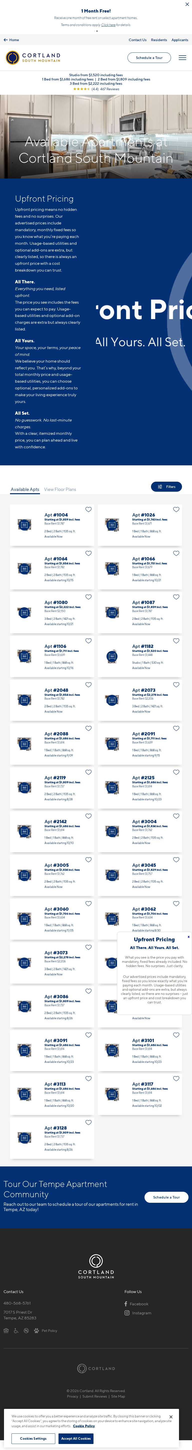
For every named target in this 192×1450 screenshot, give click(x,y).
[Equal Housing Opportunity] (6, 1340)
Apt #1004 (52, 535)
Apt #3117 (140, 1104)
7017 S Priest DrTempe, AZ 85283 (20, 1324)
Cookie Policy (84, 1426)
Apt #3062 (140, 929)
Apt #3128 (52, 1148)
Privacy (72, 1406)
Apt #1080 (52, 622)
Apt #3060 (52, 929)
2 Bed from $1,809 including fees (124, 89)
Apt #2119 (52, 797)
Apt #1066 (140, 579)
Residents (159, 49)
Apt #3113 (52, 1104)
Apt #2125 (140, 797)
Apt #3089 (140, 1016)
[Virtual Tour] (24, 534)
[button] (95, 40)
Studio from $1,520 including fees (96, 84)
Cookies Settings (33, 1438)
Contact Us (137, 49)
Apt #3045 (140, 885)
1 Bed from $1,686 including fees (68, 89)
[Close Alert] (187, 4)
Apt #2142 (52, 841)
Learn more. (96, 35)
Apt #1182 (140, 666)
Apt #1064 (52, 579)
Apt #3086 (52, 1016)
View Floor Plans (60, 499)
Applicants (180, 49)
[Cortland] (96, 1378)
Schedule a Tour (149, 67)
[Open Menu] (182, 67)
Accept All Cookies (76, 1438)
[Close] (171, 1416)
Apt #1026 (140, 535)
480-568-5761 (17, 1312)
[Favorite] (89, 519)
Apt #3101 (140, 1060)
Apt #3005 (52, 885)
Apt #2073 (140, 710)
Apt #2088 (52, 754)
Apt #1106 (52, 666)
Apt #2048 (52, 710)
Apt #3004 (140, 841)
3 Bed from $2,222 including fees (96, 93)
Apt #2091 (140, 754)
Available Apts (25, 499)
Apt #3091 (52, 1060)
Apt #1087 (140, 622)
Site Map (118, 1406)
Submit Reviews (94, 1406)
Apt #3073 (52, 972)
